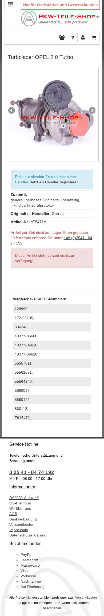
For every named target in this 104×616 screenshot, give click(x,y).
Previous (12, 111)
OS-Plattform (20, 503)
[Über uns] (62, 37)
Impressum (18, 530)
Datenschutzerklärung (27, 535)
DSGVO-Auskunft (24, 498)
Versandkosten (21, 524)
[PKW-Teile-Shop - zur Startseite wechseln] (60, 18)
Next (92, 111)
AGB (13, 514)
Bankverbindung (23, 519)
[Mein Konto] (73, 37)
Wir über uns (20, 508)
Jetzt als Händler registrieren (54, 182)
